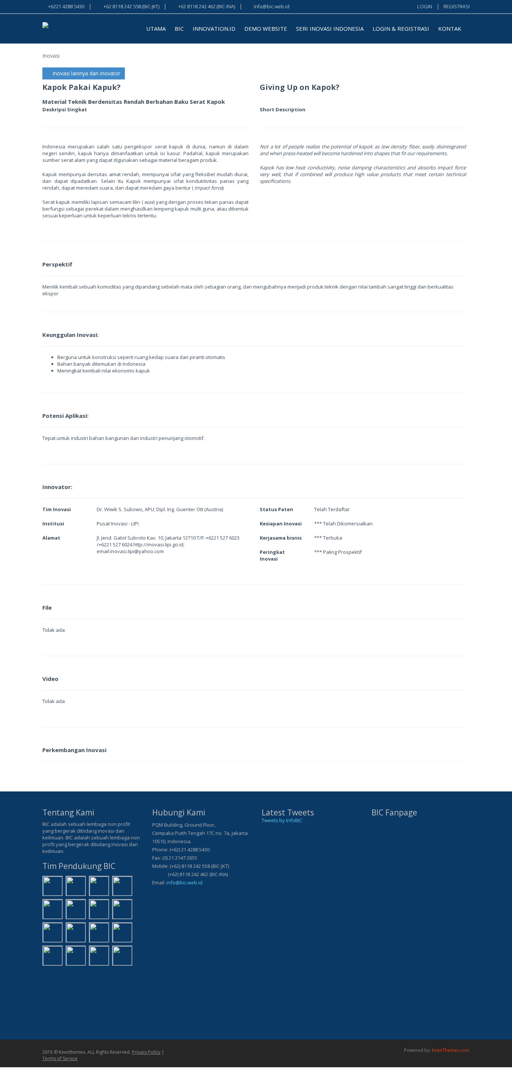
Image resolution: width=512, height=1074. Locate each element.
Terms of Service (60, 1058)
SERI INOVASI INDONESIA (330, 28)
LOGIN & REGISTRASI (401, 28)
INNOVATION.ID (214, 28)
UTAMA (156, 28)
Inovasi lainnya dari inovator (85, 73)
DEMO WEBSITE (265, 28)
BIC (179, 28)
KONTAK (449, 28)
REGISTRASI (456, 6)
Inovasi (51, 55)
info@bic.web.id (184, 882)
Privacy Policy (146, 1052)
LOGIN (424, 6)
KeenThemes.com (451, 1050)
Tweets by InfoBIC (282, 820)
